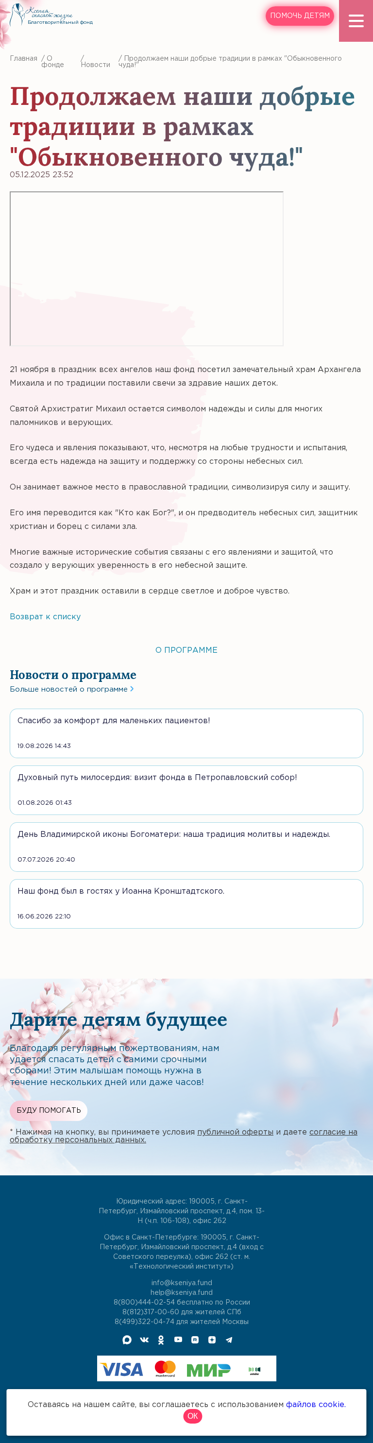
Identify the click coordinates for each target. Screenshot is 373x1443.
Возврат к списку (45, 617)
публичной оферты (235, 1132)
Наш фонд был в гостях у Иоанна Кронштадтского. (120, 891)
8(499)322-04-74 (144, 1322)
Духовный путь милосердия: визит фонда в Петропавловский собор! (157, 777)
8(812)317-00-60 (150, 1312)
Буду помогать (49, 1111)
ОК (192, 1416)
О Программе (186, 650)
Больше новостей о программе (70, 689)
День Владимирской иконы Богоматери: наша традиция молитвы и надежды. (173, 834)
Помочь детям (300, 16)
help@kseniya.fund (182, 1293)
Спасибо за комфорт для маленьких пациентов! (113, 721)
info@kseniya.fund (182, 1283)
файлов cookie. (316, 1405)
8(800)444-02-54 (144, 1303)
